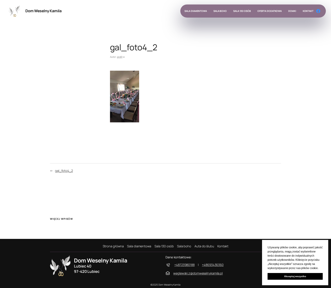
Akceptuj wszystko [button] (295, 276)
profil (119, 56)
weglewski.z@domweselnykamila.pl (198, 273)
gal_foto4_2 (64, 171)
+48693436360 (213, 265)
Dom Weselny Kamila (43, 10)
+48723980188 (184, 265)
